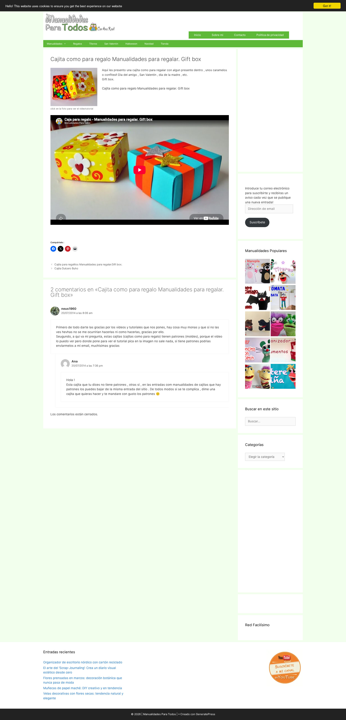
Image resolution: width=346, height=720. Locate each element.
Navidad (149, 43)
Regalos (77, 43)
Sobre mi (217, 35)
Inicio (197, 35)
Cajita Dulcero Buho (66, 268)
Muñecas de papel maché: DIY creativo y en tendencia (82, 688)
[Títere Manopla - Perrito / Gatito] (257, 272)
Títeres (93, 43)
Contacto (240, 35)
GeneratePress (205, 714)
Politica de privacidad (270, 35)
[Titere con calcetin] (283, 324)
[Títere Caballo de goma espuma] (257, 324)
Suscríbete (257, 222)
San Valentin (111, 43)
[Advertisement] (270, 110)
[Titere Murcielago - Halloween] (257, 298)
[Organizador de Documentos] (283, 351)
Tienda (164, 43)
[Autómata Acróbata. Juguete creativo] (283, 298)
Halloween (131, 43)
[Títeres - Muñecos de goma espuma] (257, 377)
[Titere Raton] (257, 351)
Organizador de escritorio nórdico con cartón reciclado (82, 662)
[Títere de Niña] (283, 377)
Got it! (327, 5)
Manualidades (54, 43)
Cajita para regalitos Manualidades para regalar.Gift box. (88, 264)
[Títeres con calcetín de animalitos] (283, 272)
